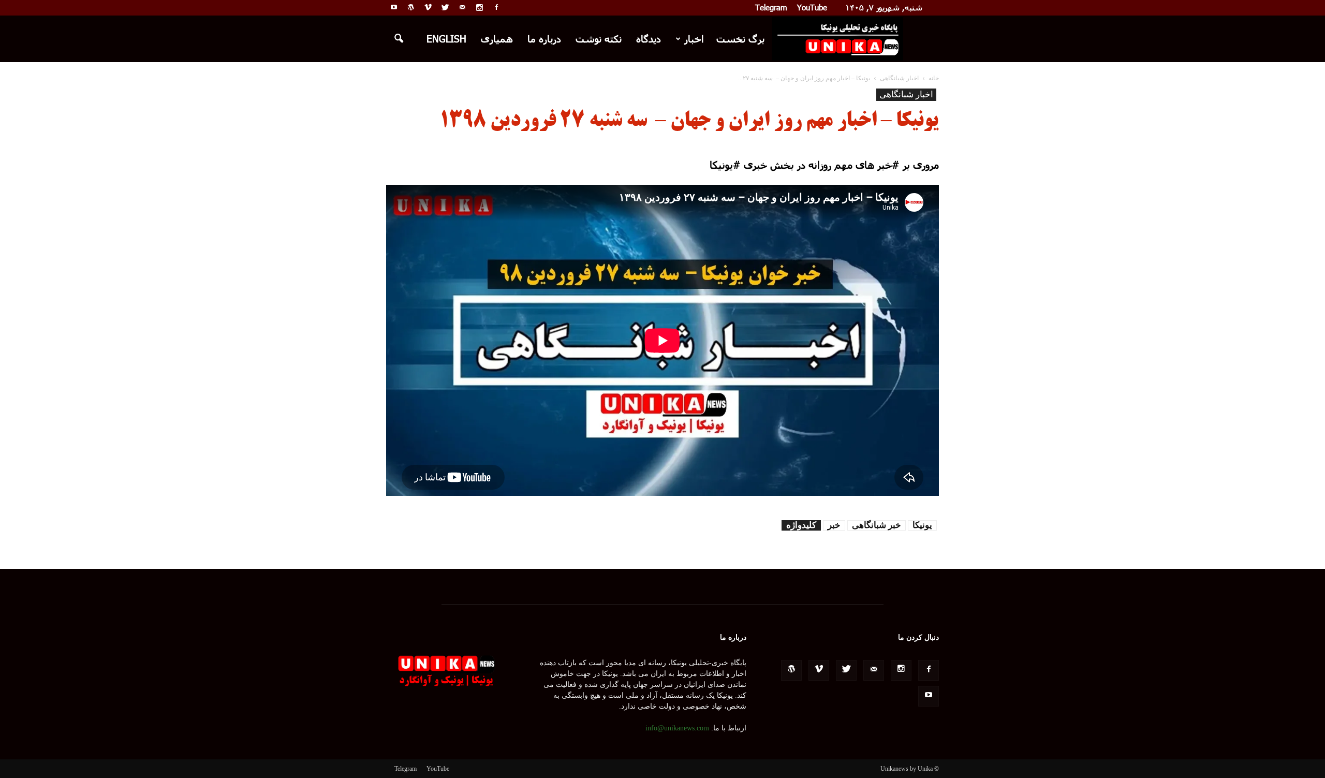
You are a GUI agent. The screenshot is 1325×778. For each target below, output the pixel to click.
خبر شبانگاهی (876, 525)
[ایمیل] (462, 7)
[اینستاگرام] (479, 7)
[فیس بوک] (496, 7)
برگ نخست (740, 39)
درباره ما (544, 39)
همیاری (497, 39)
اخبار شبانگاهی (906, 94)
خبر (834, 525)
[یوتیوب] (394, 7)
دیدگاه (648, 39)
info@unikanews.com (677, 728)
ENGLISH (446, 39)
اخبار (694, 39)
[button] (398, 38)
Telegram (771, 7)
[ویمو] (428, 7)
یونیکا (922, 525)
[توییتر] (445, 7)
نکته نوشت (599, 39)
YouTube (812, 7)
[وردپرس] (411, 7)
